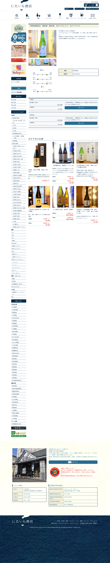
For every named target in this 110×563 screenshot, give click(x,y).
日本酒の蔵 (14, 304)
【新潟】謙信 (16, 180)
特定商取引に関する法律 (92, 8)
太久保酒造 (15, 399)
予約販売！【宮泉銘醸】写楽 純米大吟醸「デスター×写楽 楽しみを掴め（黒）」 (86, 211)
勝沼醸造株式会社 (16, 424)
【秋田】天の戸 (17, 153)
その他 (14, 130)
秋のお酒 (13, 105)
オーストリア (16, 267)
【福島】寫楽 (16, 218)
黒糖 (13, 240)
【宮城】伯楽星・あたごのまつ (19, 147)
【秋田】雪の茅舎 (17, 156)
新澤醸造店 (15, 347)
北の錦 (14, 128)
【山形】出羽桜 (17, 167)
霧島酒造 (14, 407)
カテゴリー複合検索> (16, 92)
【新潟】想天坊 (17, 178)
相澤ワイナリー (17, 257)
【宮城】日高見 (17, 150)
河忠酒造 (14, 372)
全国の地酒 (15, 143)
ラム (12, 296)
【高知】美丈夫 (17, 205)
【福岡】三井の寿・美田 (19, 208)
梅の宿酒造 (15, 331)
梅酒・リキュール (70, 15)
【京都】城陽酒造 (17, 210)
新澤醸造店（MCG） (17, 284)
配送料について (69, 8)
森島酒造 (14, 369)
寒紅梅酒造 (15, 361)
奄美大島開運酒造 (16, 388)
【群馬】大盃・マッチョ (19, 227)
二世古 (14, 125)
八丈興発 (14, 418)
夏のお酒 (13, 102)
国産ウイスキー (16, 246)
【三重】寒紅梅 (17, 194)
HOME (58, 521)
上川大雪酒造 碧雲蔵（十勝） (18, 137)
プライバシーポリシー (64, 523)
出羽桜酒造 (15, 326)
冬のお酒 (13, 107)
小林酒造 (14, 315)
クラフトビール (81, 15)
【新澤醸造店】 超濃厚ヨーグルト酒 (63, 165)
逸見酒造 (14, 358)
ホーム (16, 15)
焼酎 (38, 15)
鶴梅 (13, 278)
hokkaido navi (77, 527)
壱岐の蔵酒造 (15, 413)
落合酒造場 (15, 402)
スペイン (15, 265)
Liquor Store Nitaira (46, 527)
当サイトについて (79, 8)
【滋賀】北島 (16, 197)
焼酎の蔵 (13, 383)
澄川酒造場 (15, 339)
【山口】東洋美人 (17, 202)
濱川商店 (14, 364)
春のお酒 (13, 99)
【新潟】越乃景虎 (17, 186)
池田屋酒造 (15, 356)
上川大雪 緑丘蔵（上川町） (19, 121)
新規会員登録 (94, 2)
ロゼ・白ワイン (16, 273)
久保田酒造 (15, 309)
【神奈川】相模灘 (17, 175)
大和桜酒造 (15, 415)
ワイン (60, 15)
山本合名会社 (15, 318)
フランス (15, 262)
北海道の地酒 (15, 118)
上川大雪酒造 (15, 342)
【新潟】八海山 (17, 189)
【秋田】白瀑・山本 (18, 159)
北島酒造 (14, 377)
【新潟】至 (15, 183)
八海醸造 (14, 328)
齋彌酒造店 (15, 350)
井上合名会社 (15, 337)
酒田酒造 (14, 312)
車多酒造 (14, 375)
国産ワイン (15, 254)
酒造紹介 (95, 523)
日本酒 (27, 15)
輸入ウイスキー (16, 248)
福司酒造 (15, 140)
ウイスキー (49, 15)
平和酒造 (14, 334)
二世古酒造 (15, 345)
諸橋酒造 (14, 323)
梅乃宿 (14, 281)
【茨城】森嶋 (16, 172)
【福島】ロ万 (16, 170)
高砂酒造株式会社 (17, 133)
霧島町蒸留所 (15, 391)
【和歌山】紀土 (17, 199)
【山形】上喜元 (17, 164)
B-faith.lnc (70, 527)
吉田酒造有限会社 (16, 380)
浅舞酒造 (14, 366)
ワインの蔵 (14, 421)
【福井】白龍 (16, 216)
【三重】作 (15, 224)
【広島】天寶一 (17, 213)
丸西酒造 (14, 396)
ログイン (87, 2)
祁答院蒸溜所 (15, 394)
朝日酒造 (14, 385)
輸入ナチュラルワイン (18, 259)
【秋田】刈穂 (16, 161)
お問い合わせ (92, 15)
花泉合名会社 (15, 353)
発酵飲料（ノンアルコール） (18, 293)
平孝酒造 (14, 307)
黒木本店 (14, 405)
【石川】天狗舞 (17, 191)
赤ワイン (14, 270)
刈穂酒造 (14, 320)
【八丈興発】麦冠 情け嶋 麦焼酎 (62, 209)
